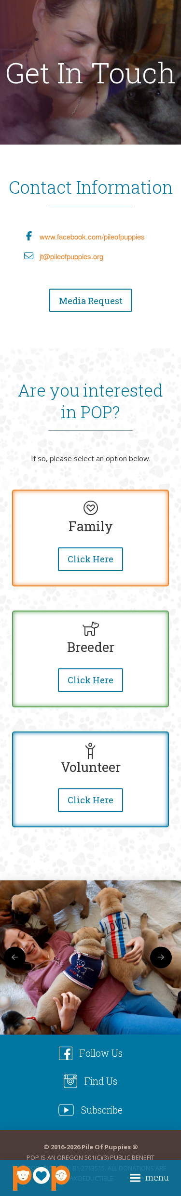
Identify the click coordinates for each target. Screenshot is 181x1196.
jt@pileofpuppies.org (71, 256)
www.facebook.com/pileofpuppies (92, 236)
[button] (149, 1177)
